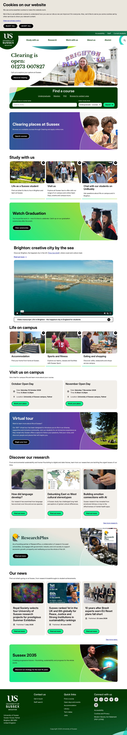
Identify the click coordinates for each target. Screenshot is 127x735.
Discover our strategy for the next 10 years (31, 670)
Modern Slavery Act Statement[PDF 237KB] (105, 718)
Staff (109, 33)
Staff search (38, 702)
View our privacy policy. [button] (12, 21)
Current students (120, 33)
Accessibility (100, 33)
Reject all (10, 26)
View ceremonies (21, 228)
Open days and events (72, 702)
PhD (65, 96)
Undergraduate (44, 96)
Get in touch (38, 699)
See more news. (112, 639)
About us (91, 40)
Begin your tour (21, 442)
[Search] (123, 40)
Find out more (19, 257)
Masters (57, 96)
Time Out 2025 (53, 253)
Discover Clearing (20, 78)
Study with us (32, 40)
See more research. (110, 523)
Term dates (68, 712)
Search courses (21, 136)
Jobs (66, 715)
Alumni (108, 40)
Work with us (72, 40)
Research (52, 40)
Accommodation (70, 705)
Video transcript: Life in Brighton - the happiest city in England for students (49, 320)
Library (66, 709)
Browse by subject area (79, 96)
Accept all (26, 26)
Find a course (69, 699)
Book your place (20, 404)
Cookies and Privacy (101, 714)
